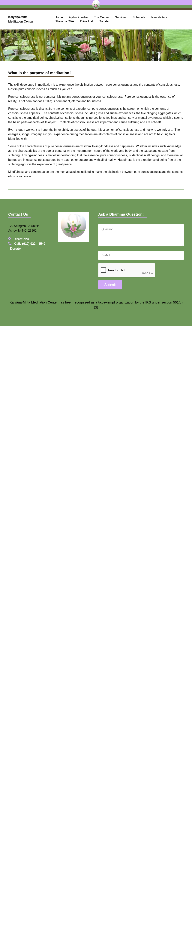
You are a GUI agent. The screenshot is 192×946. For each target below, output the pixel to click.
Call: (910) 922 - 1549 (29, 243)
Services (121, 17)
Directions (21, 239)
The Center (101, 17)
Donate (104, 21)
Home (59, 17)
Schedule (139, 17)
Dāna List (86, 21)
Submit (110, 285)
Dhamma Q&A (64, 21)
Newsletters (159, 17)
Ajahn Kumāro (78, 17)
